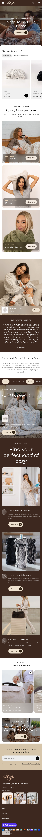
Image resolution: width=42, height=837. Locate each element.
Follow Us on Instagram (9, 787)
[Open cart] (39, 3)
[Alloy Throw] (16, 74)
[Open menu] (3, 3)
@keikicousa (6, 790)
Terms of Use (26, 764)
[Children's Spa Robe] (5, 310)
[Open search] (33, 3)
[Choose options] (26, 95)
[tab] (7, 55)
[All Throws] (14, 395)
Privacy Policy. (35, 764)
